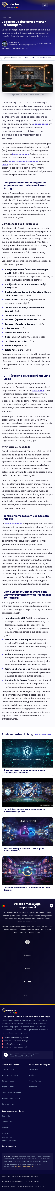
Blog (9, 17)
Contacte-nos (35, 1081)
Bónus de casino (8, 1081)
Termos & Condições (32, 1181)
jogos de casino (20, 154)
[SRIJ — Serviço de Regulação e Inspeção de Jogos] (27, 942)
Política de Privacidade (25, 1187)
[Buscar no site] (45, 5)
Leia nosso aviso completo (24, 1167)
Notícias (32, 1075)
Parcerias (33, 1087)
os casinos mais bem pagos (23, 161)
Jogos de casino (9, 1087)
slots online (38, 390)
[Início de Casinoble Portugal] (10, 4)
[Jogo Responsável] (27, 982)
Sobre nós (6, 1116)
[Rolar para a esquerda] (1, 58)
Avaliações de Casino (11, 1098)
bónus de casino (13, 523)
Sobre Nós (33, 1069)
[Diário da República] (27, 955)
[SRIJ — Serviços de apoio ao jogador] (27, 968)
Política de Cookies (8, 1187)
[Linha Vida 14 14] (27, 995)
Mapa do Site (39, 1187)
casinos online (40, 124)
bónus (5, 164)
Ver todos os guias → (44, 735)
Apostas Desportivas (10, 1075)
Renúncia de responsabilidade (9, 1139)
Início (4, 17)
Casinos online (8, 1069)
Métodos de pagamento (12, 1092)
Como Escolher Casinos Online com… (38, 58)
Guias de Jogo (8, 1104)
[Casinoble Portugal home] (9, 1010)
